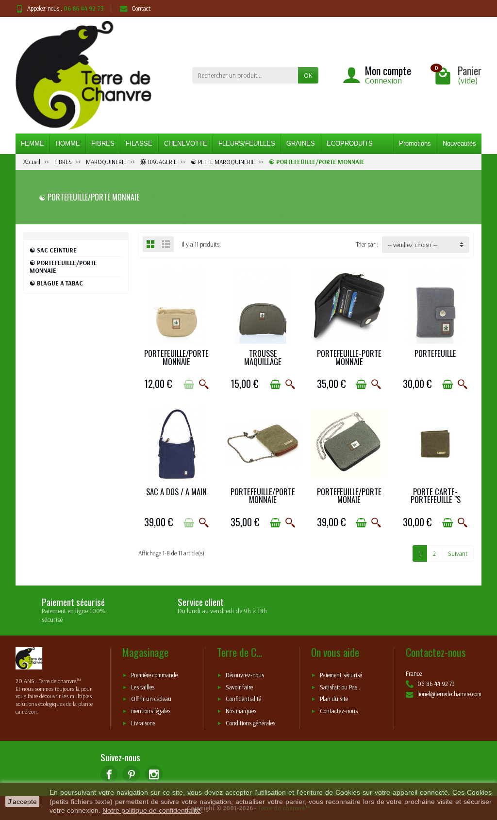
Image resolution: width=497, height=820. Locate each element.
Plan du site (334, 699)
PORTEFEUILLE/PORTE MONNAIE (176, 357)
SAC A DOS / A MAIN (176, 491)
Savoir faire (239, 687)
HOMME (68, 143)
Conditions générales (250, 723)
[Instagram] (153, 774)
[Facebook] (108, 774)
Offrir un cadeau (151, 699)
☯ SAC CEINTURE (53, 250)
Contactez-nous (339, 711)
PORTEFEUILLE (435, 353)
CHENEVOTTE (185, 143)
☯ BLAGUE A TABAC (56, 283)
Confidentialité (243, 699)
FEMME (32, 143)
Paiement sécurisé (341, 675)
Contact (141, 8)
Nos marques (241, 711)
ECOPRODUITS (350, 143)
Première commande (154, 675)
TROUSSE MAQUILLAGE (263, 357)
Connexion (383, 80)
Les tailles (142, 687)
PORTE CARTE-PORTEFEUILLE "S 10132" (436, 499)
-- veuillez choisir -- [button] (412, 244)
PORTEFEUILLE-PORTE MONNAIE (349, 357)
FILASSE (139, 143)
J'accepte (22, 801)
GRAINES (300, 143)
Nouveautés (459, 143)
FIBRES (103, 143)
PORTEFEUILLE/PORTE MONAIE (349, 495)
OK (308, 75)
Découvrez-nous (245, 675)
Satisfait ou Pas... (341, 687)
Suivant (457, 553)
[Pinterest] (131, 774)
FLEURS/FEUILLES (246, 143)
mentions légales (150, 711)
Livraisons (143, 723)
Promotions (415, 143)
